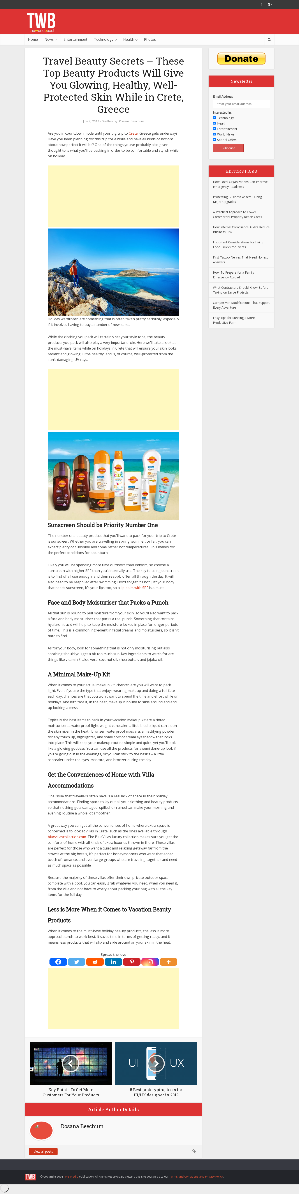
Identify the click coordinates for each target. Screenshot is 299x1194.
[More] (168, 962)
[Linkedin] (113, 962)
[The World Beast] (41, 22)
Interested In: (222, 112)
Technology (103, 39)
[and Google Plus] (270, 4)
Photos (150, 39)
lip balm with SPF (134, 587)
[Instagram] (150, 962)
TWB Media (70, 1176)
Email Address (223, 96)
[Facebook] (58, 962)
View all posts (43, 1151)
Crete (133, 133)
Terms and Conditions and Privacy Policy (196, 1176)
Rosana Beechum (131, 121)
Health (128, 39)
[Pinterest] (132, 962)
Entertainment (75, 39)
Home (33, 39)
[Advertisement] (113, 196)
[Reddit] (95, 962)
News (49, 39)
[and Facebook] (261, 4)
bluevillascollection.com (67, 836)
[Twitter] (76, 962)
